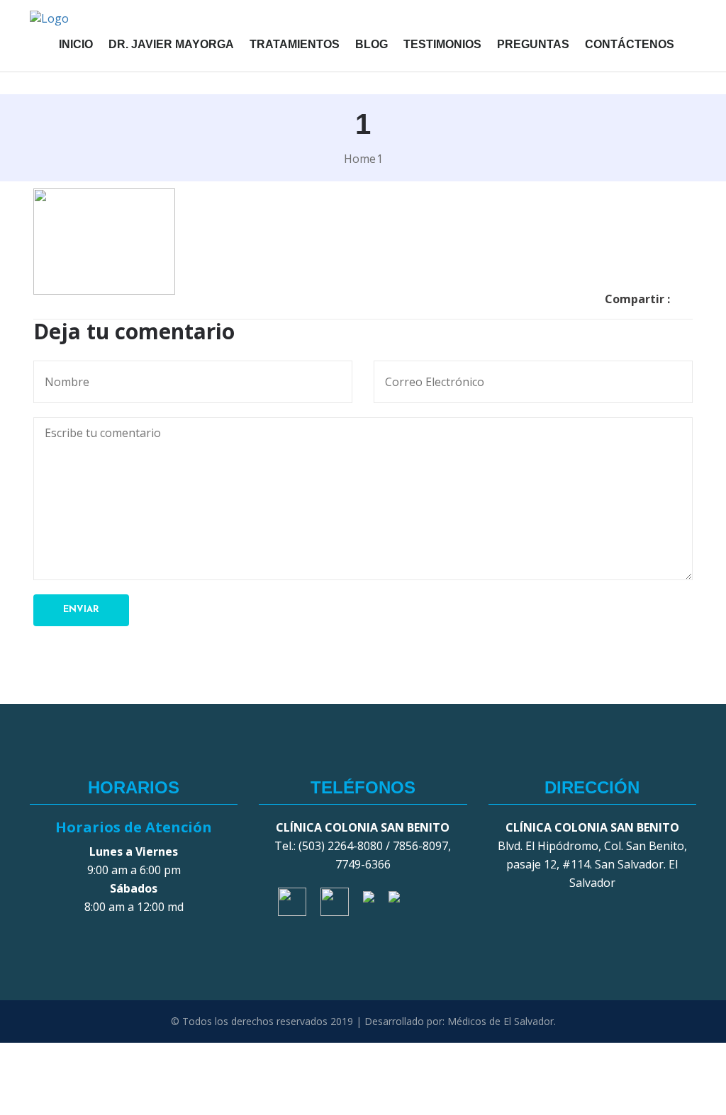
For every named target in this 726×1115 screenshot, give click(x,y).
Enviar (81, 609)
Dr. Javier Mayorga (171, 44)
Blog (371, 44)
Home (360, 158)
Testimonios (442, 44)
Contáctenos (629, 44)
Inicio (76, 44)
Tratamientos (295, 44)
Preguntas (533, 44)
